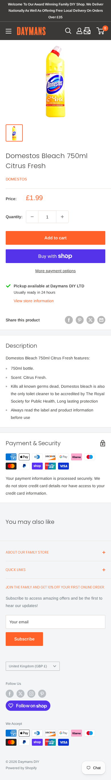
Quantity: (14, 216)
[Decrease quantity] (32, 217)
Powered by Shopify (21, 768)
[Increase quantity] (62, 217)
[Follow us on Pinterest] (42, 694)
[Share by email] (101, 320)
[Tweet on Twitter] (90, 320)
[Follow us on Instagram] (31, 694)
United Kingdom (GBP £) (28, 666)
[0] (100, 30)
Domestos (16, 179)
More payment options (55, 270)
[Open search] (68, 31)
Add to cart (55, 237)
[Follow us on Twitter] (20, 694)
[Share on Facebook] (69, 320)
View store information (34, 301)
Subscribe (24, 638)
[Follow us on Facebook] (10, 694)
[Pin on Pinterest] (80, 320)
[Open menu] (8, 31)
